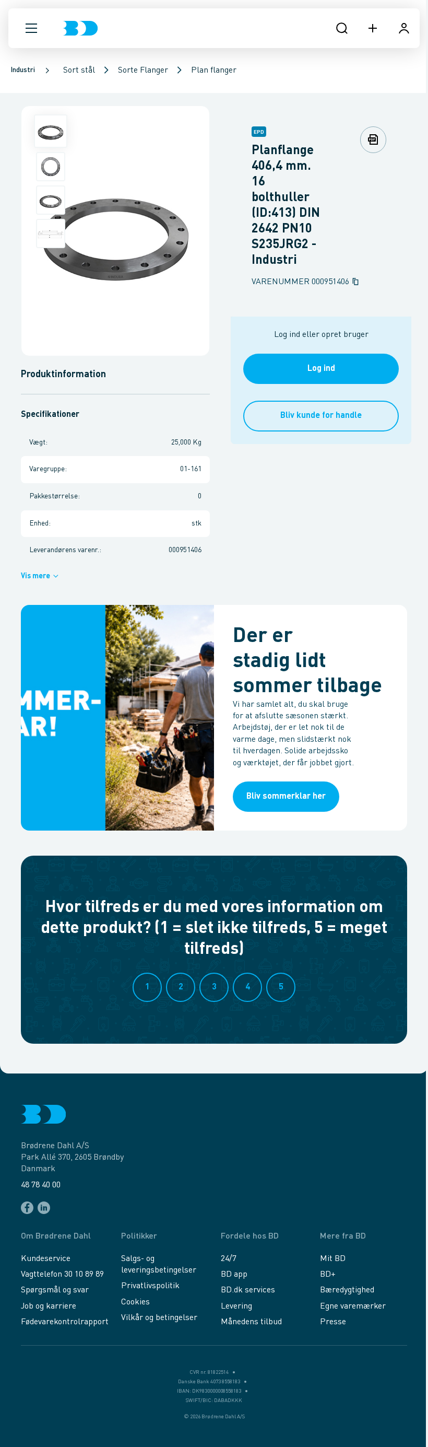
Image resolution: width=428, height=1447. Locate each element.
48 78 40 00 (41, 1185)
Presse (333, 1322)
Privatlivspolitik (150, 1286)
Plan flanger (213, 70)
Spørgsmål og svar (55, 1290)
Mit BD (333, 1259)
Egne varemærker (353, 1306)
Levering (236, 1306)
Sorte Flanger (143, 70)
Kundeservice (45, 1259)
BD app (234, 1274)
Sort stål (79, 70)
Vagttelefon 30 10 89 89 (62, 1274)
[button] (31, 28)
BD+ (328, 1274)
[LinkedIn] (44, 1207)
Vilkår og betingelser (159, 1318)
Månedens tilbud (251, 1322)
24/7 (228, 1259)
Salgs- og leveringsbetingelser (158, 1265)
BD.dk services (248, 1290)
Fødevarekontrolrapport (65, 1322)
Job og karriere (48, 1306)
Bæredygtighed (347, 1290)
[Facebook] (27, 1207)
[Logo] (80, 28)
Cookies (135, 1302)
